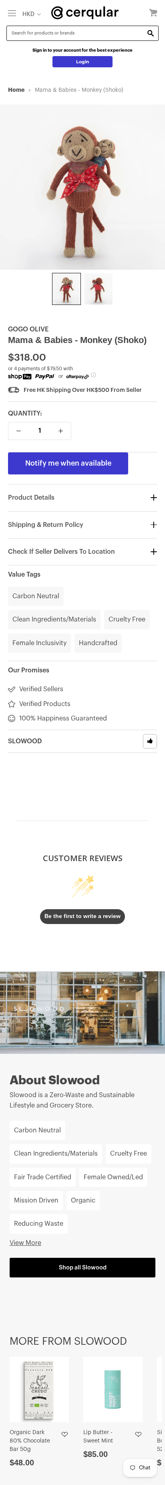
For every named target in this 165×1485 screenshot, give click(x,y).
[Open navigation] (12, 13)
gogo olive (28, 329)
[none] (66, 289)
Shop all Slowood (83, 1268)
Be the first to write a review (82, 916)
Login (82, 62)
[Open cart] (153, 13)
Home (16, 90)
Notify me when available (68, 463)
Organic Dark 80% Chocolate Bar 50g (30, 1441)
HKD (28, 14)
